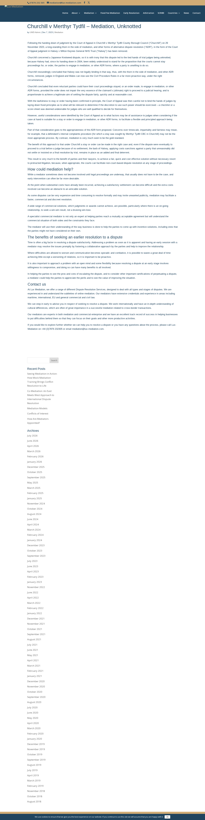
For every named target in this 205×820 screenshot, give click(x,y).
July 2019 (32, 770)
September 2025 (36, 477)
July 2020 (32, 707)
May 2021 (32, 655)
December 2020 (36, 681)
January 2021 (34, 676)
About (75, 13)
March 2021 (33, 665)
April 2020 (33, 723)
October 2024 (34, 508)
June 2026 (32, 440)
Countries (172, 13)
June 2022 (32, 592)
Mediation (89, 13)
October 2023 (34, 550)
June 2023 (32, 566)
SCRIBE (161, 13)
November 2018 (36, 791)
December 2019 (36, 744)
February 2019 (35, 785)
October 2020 (34, 691)
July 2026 (32, 435)
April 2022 (33, 597)
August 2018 (34, 801)
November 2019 (36, 749)
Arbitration (148, 13)
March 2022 (33, 602)
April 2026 (33, 446)
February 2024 (35, 534)
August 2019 (34, 764)
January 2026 (34, 461)
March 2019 (33, 780)
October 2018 (34, 796)
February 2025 (35, 493)
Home (65, 13)
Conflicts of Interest (37, 413)
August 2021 (34, 639)
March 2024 (33, 529)
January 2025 (34, 498)
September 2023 (36, 555)
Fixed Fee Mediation (110, 13)
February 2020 (35, 733)
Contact (197, 13)
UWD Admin (35, 32)
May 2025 (32, 482)
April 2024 (33, 524)
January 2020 (34, 738)
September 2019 (36, 759)
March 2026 (33, 451)
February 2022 (35, 608)
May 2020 (32, 718)
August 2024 (34, 514)
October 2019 (34, 754)
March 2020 (33, 728)
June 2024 (32, 519)
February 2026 (35, 456)
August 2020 (34, 702)
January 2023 (34, 582)
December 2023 (36, 545)
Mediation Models (37, 408)
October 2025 (34, 472)
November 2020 (36, 686)
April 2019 (33, 775)
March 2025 (33, 487)
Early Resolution (131, 13)
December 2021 (36, 618)
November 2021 (36, 623)
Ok (167, 817)
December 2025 (36, 466)
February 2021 (35, 670)
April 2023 (33, 571)
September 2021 (36, 634)
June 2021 (32, 649)
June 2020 (32, 712)
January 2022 (34, 613)
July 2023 (32, 561)
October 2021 (34, 629)
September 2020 (36, 697)
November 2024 (36, 503)
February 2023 (35, 576)
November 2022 (36, 587)
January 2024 (34, 540)
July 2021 (32, 644)
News (186, 13)
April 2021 (33, 660)
